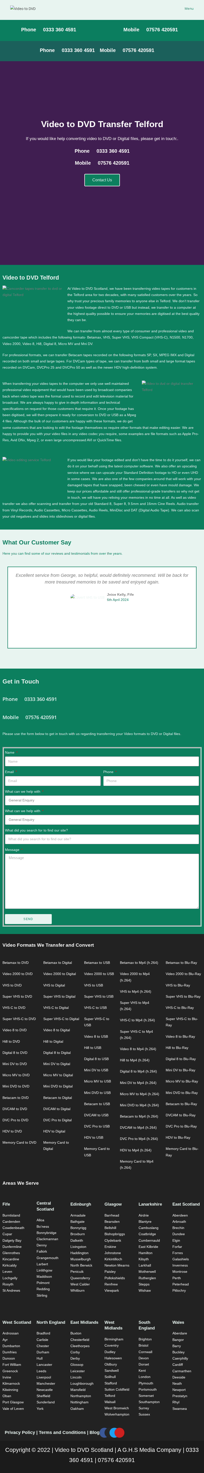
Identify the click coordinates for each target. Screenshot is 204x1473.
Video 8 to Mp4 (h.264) (138, 1049)
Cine (161, 504)
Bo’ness (43, 1226)
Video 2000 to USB (99, 974)
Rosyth (7, 1284)
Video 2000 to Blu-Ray (183, 974)
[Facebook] (104, 1433)
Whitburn (77, 1290)
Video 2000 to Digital (59, 974)
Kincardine (10, 1259)
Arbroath (179, 1222)
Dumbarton (11, 1346)
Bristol (143, 1345)
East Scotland (186, 1204)
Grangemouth (47, 1258)
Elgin (176, 1240)
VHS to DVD (12, 985)
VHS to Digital (54, 985)
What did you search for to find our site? (36, 830)
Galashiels (180, 1259)
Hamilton (146, 1253)
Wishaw (145, 1290)
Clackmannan (47, 1239)
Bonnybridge (46, 1233)
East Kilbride (148, 1247)
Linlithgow (44, 1270)
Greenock (10, 1371)
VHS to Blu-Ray (178, 985)
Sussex (144, 1414)
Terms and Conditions (63, 1432)
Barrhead (111, 1215)
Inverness (180, 1265)
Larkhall (145, 1265)
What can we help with (23, 791)
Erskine (110, 1247)
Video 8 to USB (96, 1036)
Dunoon (8, 1358)
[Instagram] (109, 1433)
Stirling (42, 1295)
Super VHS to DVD (17, 996)
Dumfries (9, 1352)
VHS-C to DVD (13, 1008)
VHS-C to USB (95, 1008)
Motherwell (147, 1272)
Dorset (144, 1364)
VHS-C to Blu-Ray (180, 1008)
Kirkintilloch (113, 1259)
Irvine (6, 1377)
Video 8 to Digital (56, 1030)
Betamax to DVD (15, 963)
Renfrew (111, 1284)
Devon (144, 1358)
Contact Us (102, 180)
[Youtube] (119, 1433)
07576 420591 (116, 1460)
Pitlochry (179, 1290)
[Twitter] (114, 1433)
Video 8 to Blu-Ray (180, 1036)
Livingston (78, 1247)
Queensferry (80, 1278)
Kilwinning (10, 1390)
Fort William (11, 1365)
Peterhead (180, 1284)
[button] (7, 607)
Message (12, 850)
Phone (108, 772)
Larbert (42, 1264)
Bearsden (112, 1222)
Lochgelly (9, 1278)
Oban (6, 1396)
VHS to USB (93, 985)
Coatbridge (147, 1234)
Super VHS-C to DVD (19, 1019)
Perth (176, 1278)
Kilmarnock (11, 1383)
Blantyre (145, 1222)
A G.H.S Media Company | (151, 1450)
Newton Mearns (116, 1265)
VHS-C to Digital (56, 1008)
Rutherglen (147, 1278)
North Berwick (81, 1265)
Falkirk (42, 1251)
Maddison (44, 1276)
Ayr (5, 1340)
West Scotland (16, 1322)
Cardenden (11, 1222)
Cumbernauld (149, 1240)
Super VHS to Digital (59, 996)
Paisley (110, 1272)
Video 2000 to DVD (17, 974)
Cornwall (145, 1352)
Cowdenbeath (13, 1228)
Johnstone (112, 1253)
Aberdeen (180, 1215)
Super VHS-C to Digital (61, 1019)
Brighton (145, 1339)
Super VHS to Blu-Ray (183, 996)
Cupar (7, 1234)
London (145, 1377)
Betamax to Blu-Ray (181, 963)
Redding (43, 1289)
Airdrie (144, 1215)
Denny (42, 1245)
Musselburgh (80, 1259)
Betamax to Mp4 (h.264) (139, 963)
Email (10, 772)
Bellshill (110, 1228)
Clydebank (112, 1240)
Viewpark (111, 1290)
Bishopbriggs (114, 1234)
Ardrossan (10, 1333)
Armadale (78, 1215)
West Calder (80, 1284)
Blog (95, 1432)
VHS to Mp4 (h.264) (135, 991)
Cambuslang (148, 1228)
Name (10, 752)
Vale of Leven (13, 1409)
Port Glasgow (13, 1402)
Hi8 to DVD (11, 1041)
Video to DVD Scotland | (86, 1450)
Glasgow (113, 1204)
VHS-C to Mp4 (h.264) (137, 1020)
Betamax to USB (97, 963)
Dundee (178, 1234)
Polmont (43, 1283)
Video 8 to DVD (14, 1030)
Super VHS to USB (98, 996)
